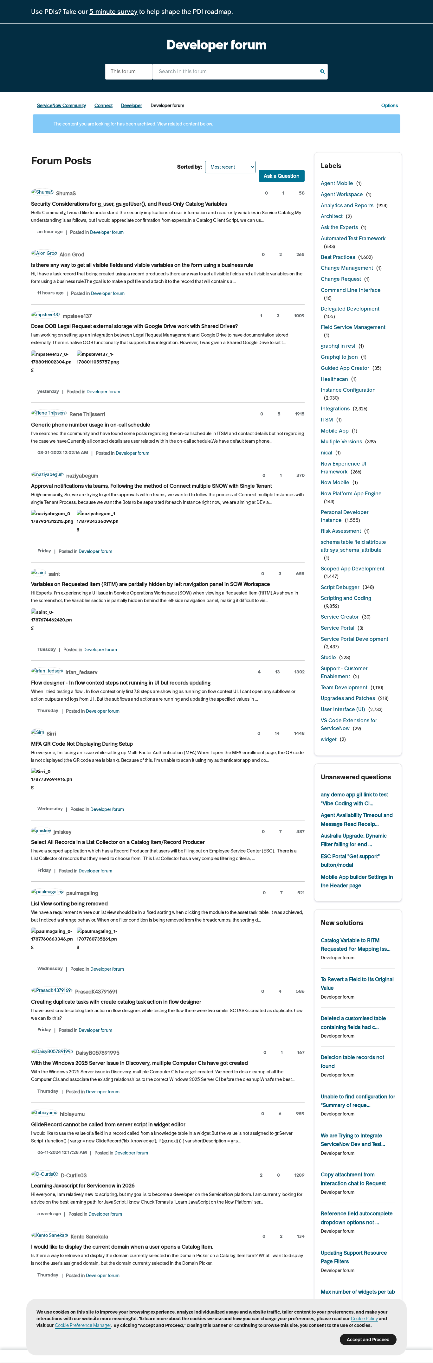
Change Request (341, 279)
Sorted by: (189, 167)
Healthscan (334, 379)
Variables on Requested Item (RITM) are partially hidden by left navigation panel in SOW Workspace (150, 584)
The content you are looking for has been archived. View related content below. (133, 124)
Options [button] (389, 105)
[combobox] (240, 71)
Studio (328, 657)
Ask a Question (282, 176)
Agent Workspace (342, 194)
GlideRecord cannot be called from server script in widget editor (108, 1124)
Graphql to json (339, 357)
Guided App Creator (345, 368)
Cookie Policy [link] (364, 1318)
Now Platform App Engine (351, 493)
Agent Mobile (337, 183)
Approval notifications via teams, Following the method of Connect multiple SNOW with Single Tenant (151, 486)
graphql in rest (338, 346)
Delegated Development (350, 308)
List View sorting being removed (69, 903)
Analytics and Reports (347, 205)
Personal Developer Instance (345, 516)
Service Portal (337, 628)
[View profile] (42, 192)
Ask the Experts (339, 227)
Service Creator (340, 617)
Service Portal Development (354, 639)
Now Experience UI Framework (343, 467)
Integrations (335, 408)
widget (329, 739)
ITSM (327, 419)
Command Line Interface (351, 290)
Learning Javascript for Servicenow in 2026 (83, 1185)
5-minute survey (113, 12)
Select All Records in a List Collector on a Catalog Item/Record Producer (118, 842)
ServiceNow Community (61, 105)
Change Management (347, 268)
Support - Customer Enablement (344, 672)
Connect (103, 105)
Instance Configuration (348, 390)
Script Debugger (340, 587)
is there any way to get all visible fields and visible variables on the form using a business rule (142, 265)
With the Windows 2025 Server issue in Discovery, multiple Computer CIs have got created (139, 1063)
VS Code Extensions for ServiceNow (349, 724)
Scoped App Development (353, 568)
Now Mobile (335, 482)
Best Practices (338, 257)
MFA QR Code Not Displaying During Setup (82, 744)
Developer (131, 105)
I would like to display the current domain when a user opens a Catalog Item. (122, 1247)
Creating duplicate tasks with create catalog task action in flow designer (116, 1002)
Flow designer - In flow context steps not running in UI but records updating (120, 682)
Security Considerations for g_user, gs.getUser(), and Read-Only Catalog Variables (129, 204)
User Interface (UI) (343, 709)
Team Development (344, 687)
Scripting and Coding (346, 598)
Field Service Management (353, 327)
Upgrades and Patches (348, 698)
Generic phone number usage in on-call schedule (90, 424)
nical (326, 452)
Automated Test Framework (353, 238)
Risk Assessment (341, 531)
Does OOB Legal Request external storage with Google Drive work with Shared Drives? (134, 326)
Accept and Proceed (368, 1339)
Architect (332, 216)
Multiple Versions (341, 441)
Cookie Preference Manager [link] (83, 1325)
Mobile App (335, 431)
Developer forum (107, 232)
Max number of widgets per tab (358, 1292)
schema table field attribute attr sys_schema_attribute (353, 546)
